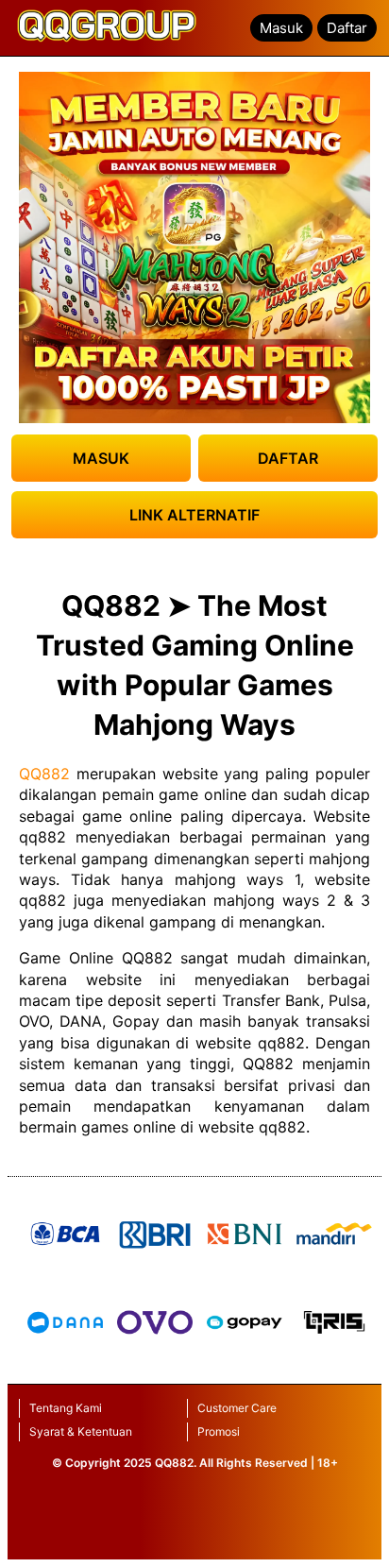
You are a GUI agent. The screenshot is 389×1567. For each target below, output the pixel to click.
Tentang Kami (65, 1408)
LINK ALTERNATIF (194, 514)
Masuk (281, 28)
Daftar (347, 28)
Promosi (218, 1431)
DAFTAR (288, 458)
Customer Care (237, 1408)
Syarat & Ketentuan (80, 1431)
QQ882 (44, 773)
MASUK (101, 458)
